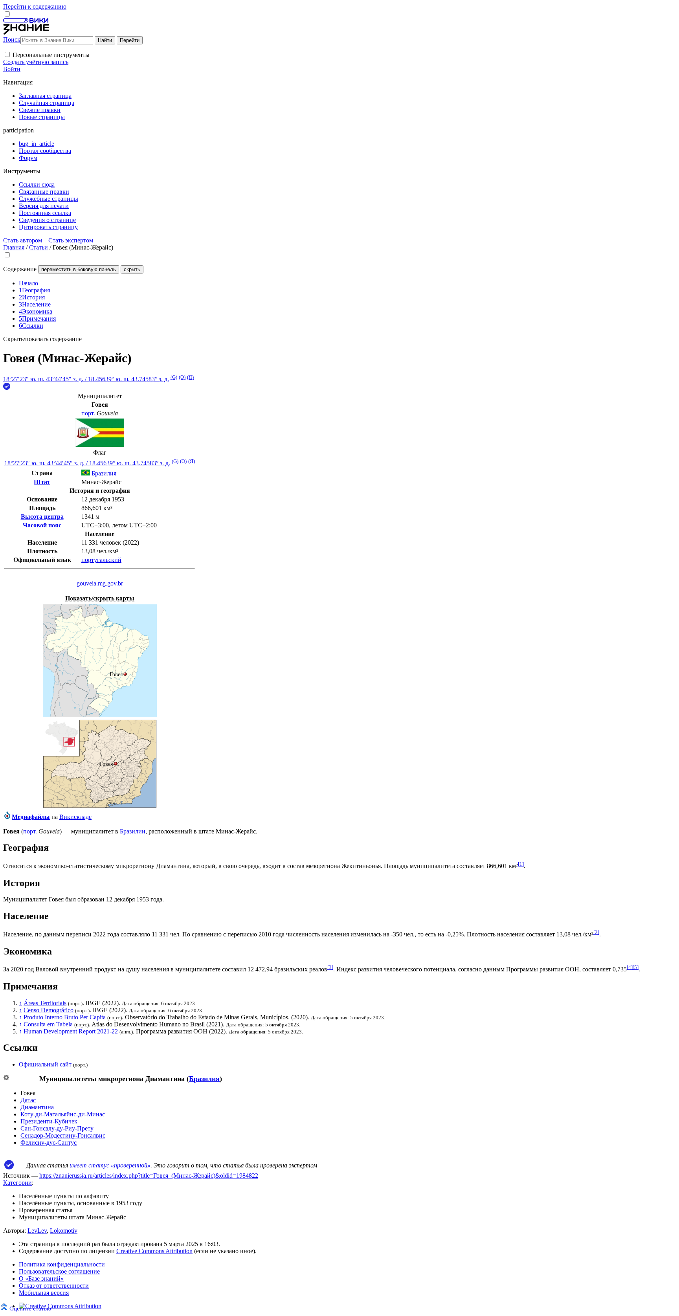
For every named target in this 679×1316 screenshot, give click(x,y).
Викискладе (75, 816)
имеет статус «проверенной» (110, 1165)
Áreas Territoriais (45, 1003)
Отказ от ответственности (54, 1285)
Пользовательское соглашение (59, 1271)
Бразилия (204, 1079)
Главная (13, 247)
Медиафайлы (31, 816)
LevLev (37, 1230)
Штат (42, 482)
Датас (28, 1100)
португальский (101, 559)
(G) (174, 377)
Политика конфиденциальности (62, 1264)
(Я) (190, 377)
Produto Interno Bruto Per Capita (65, 1017)
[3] (330, 967)
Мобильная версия (44, 1292)
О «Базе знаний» (41, 1278)
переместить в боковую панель (78, 269)
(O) (182, 377)
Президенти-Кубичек (48, 1121)
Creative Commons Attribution (154, 1251)
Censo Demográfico (48, 1010)
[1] (521, 864)
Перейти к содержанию (34, 6)
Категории (17, 1182)
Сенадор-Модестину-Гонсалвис (62, 1135)
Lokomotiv (63, 1230)
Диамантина (37, 1107)
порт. (88, 413)
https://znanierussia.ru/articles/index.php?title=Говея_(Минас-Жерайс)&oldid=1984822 (148, 1175)
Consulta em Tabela (48, 1024)
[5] (636, 967)
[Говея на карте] (100, 715)
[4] (630, 967)
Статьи (38, 247)
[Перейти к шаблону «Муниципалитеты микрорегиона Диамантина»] (6, 1078)
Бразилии (132, 831)
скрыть (132, 269)
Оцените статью (30, 1308)
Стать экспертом (70, 240)
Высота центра (42, 516)
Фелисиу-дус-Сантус (48, 1142)
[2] (596, 932)
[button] (7, 54)
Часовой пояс (42, 525)
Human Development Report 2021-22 (71, 1031)
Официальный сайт (45, 1064)
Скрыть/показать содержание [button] (42, 339)
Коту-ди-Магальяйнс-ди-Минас (62, 1114)
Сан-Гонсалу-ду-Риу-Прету (57, 1128)
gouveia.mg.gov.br (100, 583)
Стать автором (22, 240)
